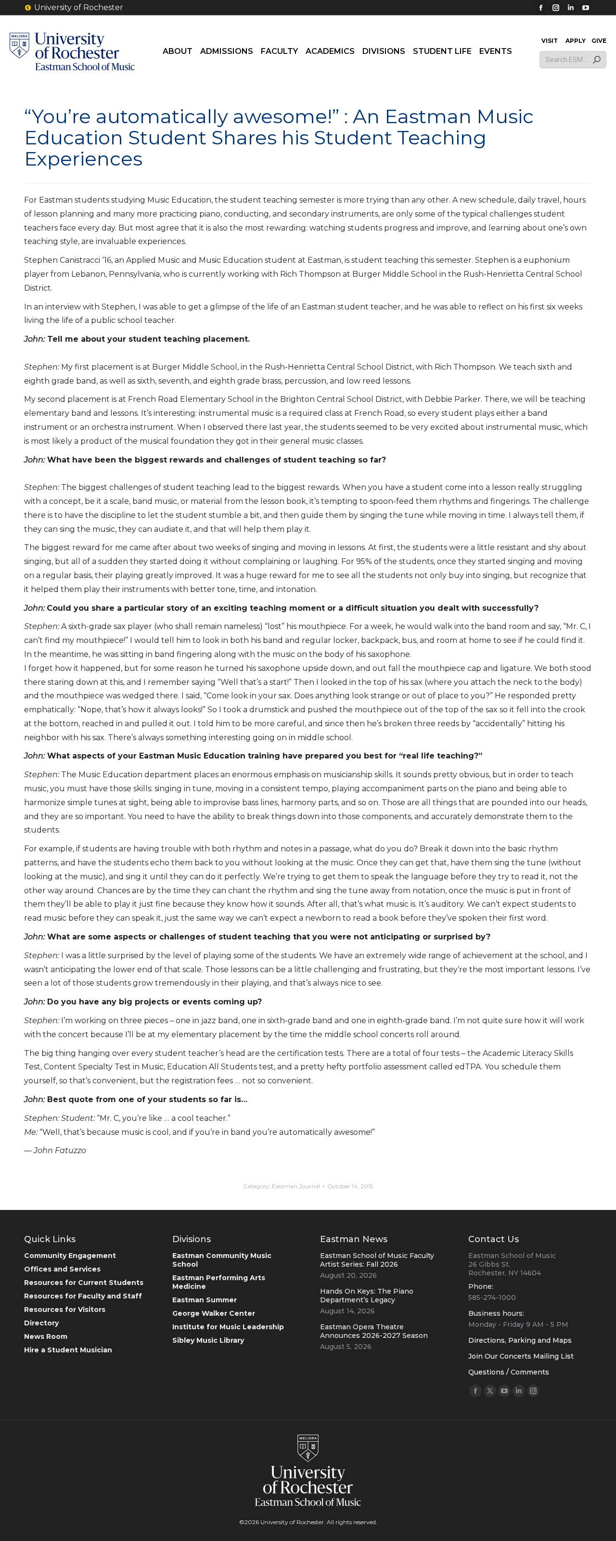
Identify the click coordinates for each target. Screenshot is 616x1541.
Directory (41, 1323)
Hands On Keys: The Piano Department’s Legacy (366, 1295)
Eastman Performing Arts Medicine (218, 1282)
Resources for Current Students (83, 1282)
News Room (45, 1336)
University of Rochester (78, 7)
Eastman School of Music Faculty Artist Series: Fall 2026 (377, 1260)
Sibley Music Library (208, 1340)
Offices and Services (62, 1269)
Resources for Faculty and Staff (83, 1296)
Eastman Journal (296, 1186)
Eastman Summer (204, 1300)
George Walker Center (213, 1313)
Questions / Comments (508, 1372)
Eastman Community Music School (221, 1260)
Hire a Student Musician (68, 1350)
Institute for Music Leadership (228, 1327)
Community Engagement (70, 1255)
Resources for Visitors (64, 1309)
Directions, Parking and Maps (520, 1340)
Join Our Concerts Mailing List (521, 1356)
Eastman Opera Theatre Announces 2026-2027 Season (374, 1331)
